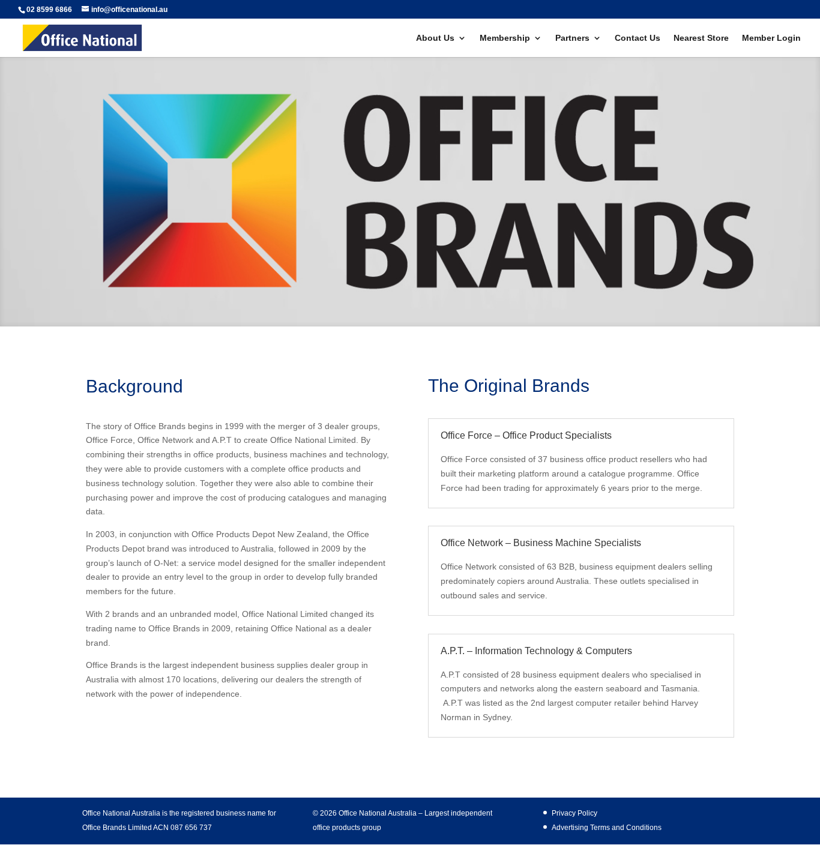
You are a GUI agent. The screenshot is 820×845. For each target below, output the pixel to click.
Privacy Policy (574, 813)
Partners (572, 38)
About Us (435, 38)
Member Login (771, 38)
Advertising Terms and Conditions (607, 827)
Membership (505, 38)
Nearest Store (701, 38)
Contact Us (637, 38)
